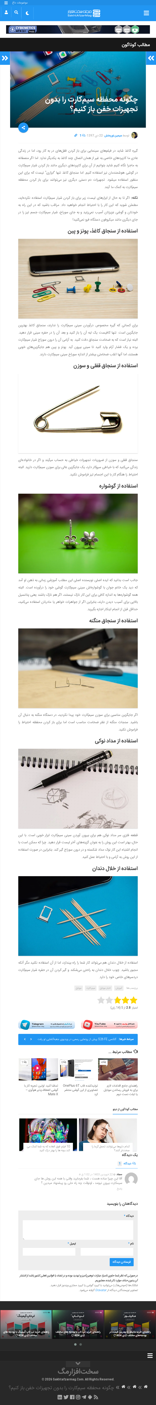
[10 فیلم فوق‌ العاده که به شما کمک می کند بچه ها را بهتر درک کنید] (48, 1134)
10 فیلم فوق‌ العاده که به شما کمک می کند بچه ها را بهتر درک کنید (48, 1148)
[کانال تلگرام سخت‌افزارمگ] (84, 1397)
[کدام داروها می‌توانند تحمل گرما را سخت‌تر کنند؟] (108, 1134)
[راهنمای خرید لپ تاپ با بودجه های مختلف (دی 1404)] (78, 1324)
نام (131, 1243)
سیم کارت (90, 988)
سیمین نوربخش (113, 135)
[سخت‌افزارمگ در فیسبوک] (72, 1397)
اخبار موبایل (105, 988)
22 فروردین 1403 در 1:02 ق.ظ (96, 1174)
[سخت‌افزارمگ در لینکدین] (60, 1397)
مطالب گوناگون (136, 45)
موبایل (78, 988)
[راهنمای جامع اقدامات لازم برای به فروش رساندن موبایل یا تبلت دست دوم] (118, 1069)
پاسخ (119, 1189)
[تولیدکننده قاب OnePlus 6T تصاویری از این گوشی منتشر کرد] (78, 1069)
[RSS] (96, 1397)
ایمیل (72, 1243)
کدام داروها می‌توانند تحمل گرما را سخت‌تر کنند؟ (111, 1148)
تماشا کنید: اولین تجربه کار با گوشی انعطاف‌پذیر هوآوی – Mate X (41, 1090)
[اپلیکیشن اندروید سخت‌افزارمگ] (90, 1397)
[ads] (78, 29)
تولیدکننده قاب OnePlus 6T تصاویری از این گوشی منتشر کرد (80, 1090)
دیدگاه (125, 1163)
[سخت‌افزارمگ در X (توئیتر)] (66, 1397)
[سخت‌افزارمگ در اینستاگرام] (78, 1397)
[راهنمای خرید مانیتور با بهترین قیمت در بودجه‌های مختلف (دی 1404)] (130, 1324)
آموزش (119, 988)
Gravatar (100, 1290)
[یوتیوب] (109, 1025)
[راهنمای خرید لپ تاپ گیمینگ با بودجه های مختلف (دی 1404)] (26, 1324)
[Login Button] (6, 12)
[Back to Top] (78, 1364)
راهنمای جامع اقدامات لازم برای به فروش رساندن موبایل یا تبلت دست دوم (121, 1090)
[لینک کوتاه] (75, 135)
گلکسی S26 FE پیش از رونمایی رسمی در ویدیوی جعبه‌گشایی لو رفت (77, 1039)
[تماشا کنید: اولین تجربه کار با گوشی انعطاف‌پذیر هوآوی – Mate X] (38, 1069)
